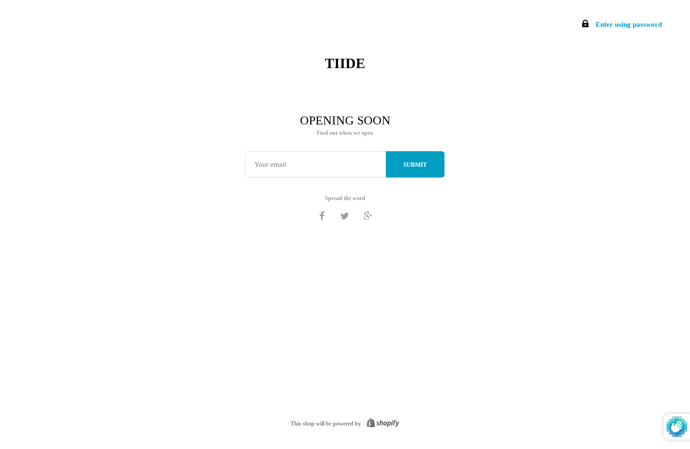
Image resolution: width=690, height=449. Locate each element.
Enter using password (628, 24)
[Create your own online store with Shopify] (381, 423)
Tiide (345, 63)
